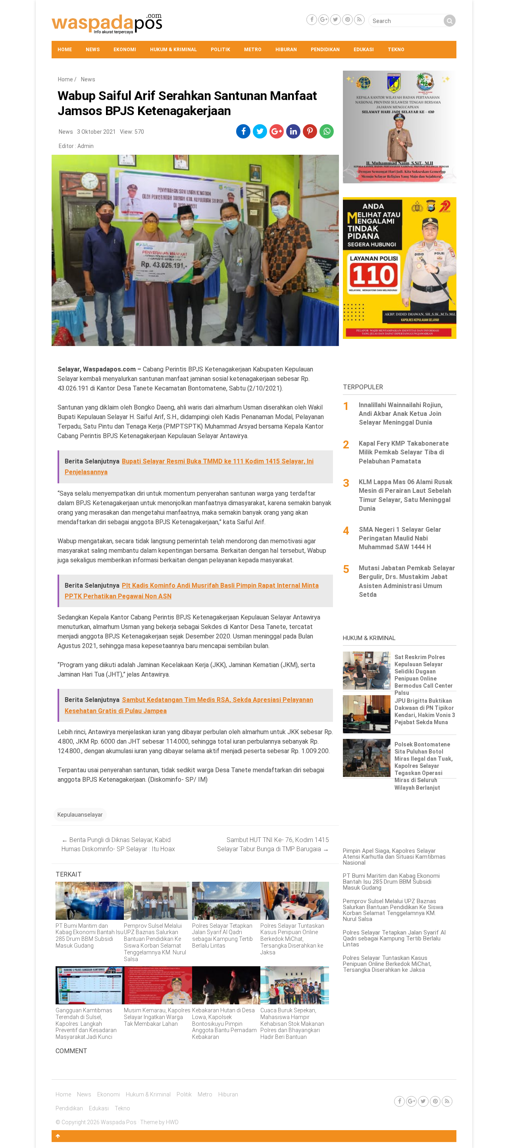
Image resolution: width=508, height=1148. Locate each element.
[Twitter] (335, 20)
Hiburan (286, 49)
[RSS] (359, 20)
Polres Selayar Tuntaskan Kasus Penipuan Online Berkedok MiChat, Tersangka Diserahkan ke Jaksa (387, 963)
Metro (253, 49)
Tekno (396, 49)
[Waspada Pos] (107, 32)
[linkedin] (293, 131)
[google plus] (276, 131)
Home (65, 49)
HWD (172, 1122)
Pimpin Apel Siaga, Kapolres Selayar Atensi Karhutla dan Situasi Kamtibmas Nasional (394, 856)
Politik (220, 49)
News (93, 49)
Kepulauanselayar (80, 814)
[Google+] (323, 20)
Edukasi (364, 49)
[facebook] (243, 131)
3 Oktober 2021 (96, 132)
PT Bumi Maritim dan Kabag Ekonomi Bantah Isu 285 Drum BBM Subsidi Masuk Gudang (391, 881)
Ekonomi (125, 49)
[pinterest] (310, 131)
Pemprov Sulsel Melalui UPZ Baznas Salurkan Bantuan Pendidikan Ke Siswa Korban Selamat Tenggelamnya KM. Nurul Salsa (393, 910)
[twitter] (260, 131)
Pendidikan (325, 49)
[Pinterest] (347, 20)
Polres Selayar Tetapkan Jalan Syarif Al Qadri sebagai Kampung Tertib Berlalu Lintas (394, 938)
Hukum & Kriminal (173, 49)
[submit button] (450, 21)
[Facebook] (311, 20)
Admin (85, 146)
